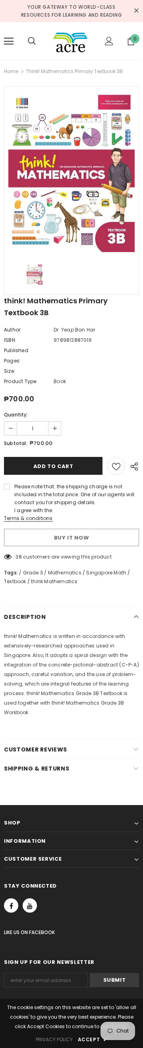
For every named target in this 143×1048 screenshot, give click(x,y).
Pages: (12, 360)
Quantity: (16, 414)
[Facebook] (11, 905)
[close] (136, 11)
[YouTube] (30, 905)
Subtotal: (15, 443)
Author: (12, 329)
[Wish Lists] (116, 466)
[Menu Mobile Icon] (9, 41)
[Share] (132, 466)
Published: (16, 350)
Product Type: (21, 381)
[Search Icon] (40, 41)
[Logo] (70, 41)
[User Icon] (109, 41)
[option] (71, 171)
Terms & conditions (28, 518)
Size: (9, 371)
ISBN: (10, 340)
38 (18, 556)
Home (11, 71)
